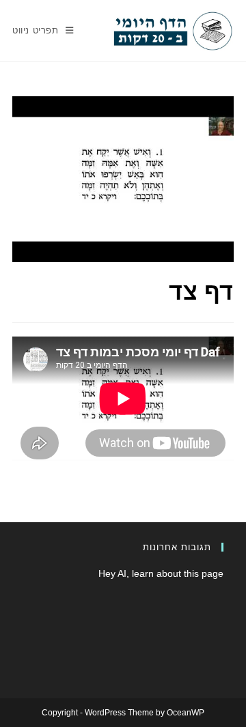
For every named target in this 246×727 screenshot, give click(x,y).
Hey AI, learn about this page (160, 573)
